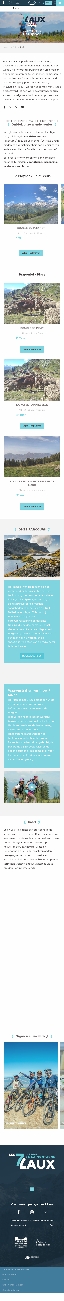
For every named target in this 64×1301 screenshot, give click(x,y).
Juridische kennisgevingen (15, 1269)
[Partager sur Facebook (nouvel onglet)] (4, 108)
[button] (29, 265)
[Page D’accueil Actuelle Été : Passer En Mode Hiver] (32, 3)
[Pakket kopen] (60, 3)
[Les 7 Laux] (32, 1168)
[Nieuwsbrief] (17, 3)
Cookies (6, 1280)
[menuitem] (32, 18)
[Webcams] (52, 3)
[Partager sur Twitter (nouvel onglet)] (10, 108)
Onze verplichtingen (12, 1285)
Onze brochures (10, 1290)
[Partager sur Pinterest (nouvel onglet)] (16, 108)
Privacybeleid (9, 1274)
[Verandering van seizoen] (33, 3)
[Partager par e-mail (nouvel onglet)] (22, 108)
